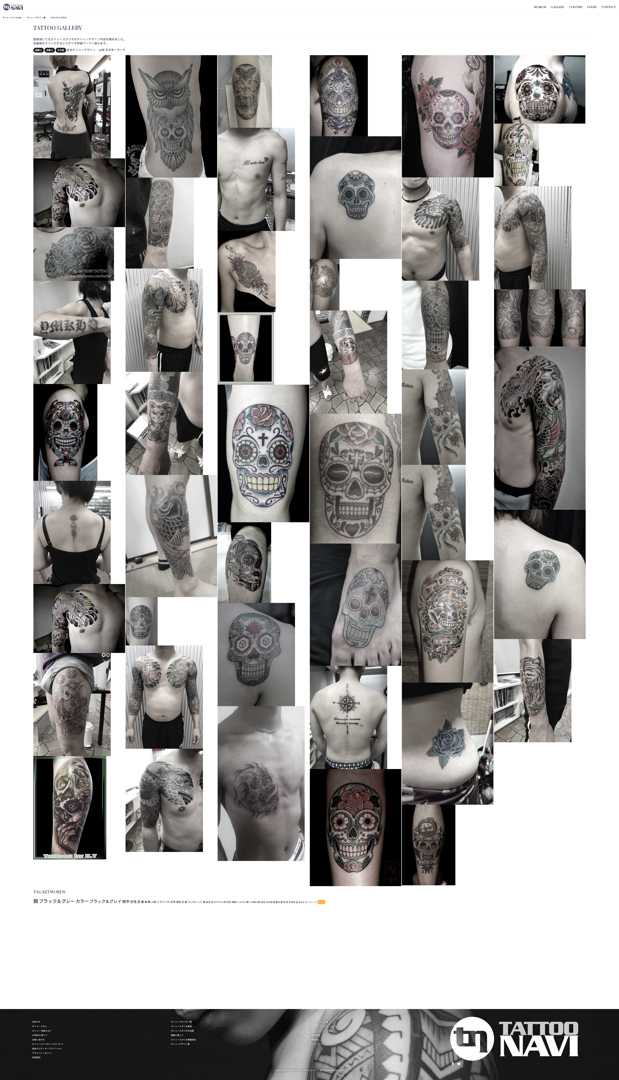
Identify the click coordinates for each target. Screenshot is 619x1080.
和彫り (38, 50)
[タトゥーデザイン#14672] (73, 253)
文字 (173, 902)
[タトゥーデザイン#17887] (164, 319)
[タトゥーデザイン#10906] (160, 222)
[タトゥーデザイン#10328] (69, 807)
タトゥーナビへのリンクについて (48, 1044)
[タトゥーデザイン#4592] (245, 91)
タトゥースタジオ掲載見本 (183, 1039)
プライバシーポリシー (42, 1052)
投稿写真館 (315, 1035)
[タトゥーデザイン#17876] (72, 332)
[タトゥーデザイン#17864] (348, 362)
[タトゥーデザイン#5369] (263, 453)
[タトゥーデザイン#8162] (244, 562)
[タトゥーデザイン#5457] (339, 95)
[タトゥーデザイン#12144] (355, 827)
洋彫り (49, 50)
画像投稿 (314, 1039)
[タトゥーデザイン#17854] (171, 535)
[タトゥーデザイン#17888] (532, 237)
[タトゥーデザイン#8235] (142, 621)
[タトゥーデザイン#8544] (540, 89)
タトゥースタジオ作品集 (182, 1030)
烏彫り (235, 902)
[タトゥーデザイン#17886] (164, 697)
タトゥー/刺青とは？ (42, 1030)
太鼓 (258, 902)
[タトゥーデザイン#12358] (256, 654)
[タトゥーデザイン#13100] (355, 197)
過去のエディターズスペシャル (46, 1048)
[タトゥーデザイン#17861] (72, 106)
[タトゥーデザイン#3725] (435, 324)
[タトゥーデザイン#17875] (348, 717)
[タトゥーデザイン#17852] (447, 743)
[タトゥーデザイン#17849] (261, 783)
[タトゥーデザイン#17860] (440, 228)
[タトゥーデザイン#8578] (428, 844)
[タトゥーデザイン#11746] (355, 604)
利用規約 (36, 1057)
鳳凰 (278, 902)
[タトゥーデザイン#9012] (246, 348)
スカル (242, 902)
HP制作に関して (40, 1035)
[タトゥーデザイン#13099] (540, 574)
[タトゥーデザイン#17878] (164, 800)
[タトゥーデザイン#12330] (324, 284)
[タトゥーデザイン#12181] (448, 116)
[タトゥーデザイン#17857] (79, 192)
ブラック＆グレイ (105, 901)
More (321, 902)
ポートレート (311, 902)
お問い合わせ (38, 1039)
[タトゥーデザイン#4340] (65, 432)
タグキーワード (115, 50)
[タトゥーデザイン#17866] (72, 532)
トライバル (163, 902)
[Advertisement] (130, 955)
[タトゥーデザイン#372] (434, 416)
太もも (301, 902)
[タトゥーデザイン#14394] (171, 116)
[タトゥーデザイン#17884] (532, 690)
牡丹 (228, 902)
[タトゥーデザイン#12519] (540, 317)
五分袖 (269, 902)
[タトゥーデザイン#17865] (164, 423)
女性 (133, 901)
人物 (153, 902)
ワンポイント (195, 902)
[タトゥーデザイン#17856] (79, 618)
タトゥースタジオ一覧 (181, 1021)
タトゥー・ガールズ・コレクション (326, 1026)
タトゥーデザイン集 (36, 17)
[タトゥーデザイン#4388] (355, 478)
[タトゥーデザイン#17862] (256, 179)
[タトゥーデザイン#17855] (540, 428)
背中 (126, 901)
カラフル (218, 902)
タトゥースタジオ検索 (181, 1026)
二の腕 (252, 902)
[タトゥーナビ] (13, 7)
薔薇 (263, 902)
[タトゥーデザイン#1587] (516, 154)
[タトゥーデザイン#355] (434, 512)
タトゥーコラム (39, 1026)
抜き (208, 902)
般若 (293, 902)
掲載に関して (177, 1035)
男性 (178, 902)
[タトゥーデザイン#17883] (72, 704)
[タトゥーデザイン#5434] (247, 271)
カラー (82, 901)
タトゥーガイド (317, 1044)
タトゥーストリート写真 (321, 1030)
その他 (60, 50)
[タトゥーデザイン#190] (447, 621)
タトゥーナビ (312, 1070)
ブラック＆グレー (57, 901)
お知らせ (36, 1021)
